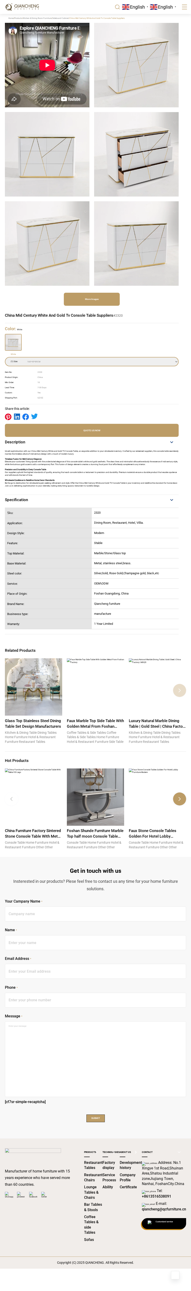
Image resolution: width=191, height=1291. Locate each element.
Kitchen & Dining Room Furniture (37, 18)
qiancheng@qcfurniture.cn (164, 1209)
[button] (179, 690)
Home (11, 18)
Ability (107, 1187)
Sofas (89, 1239)
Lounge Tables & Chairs (91, 1192)
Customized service (164, 1221)
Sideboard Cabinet (60, 18)
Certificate (128, 1187)
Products (18, 18)
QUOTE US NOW (91, 430)
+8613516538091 (156, 1196)
